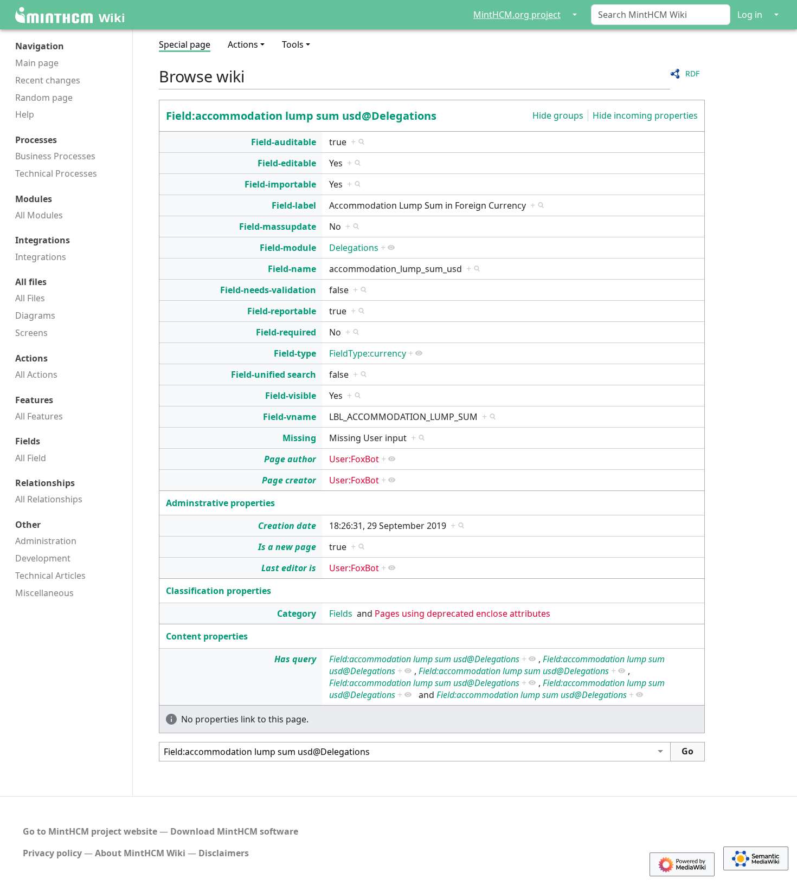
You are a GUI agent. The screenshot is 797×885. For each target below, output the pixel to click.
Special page (184, 44)
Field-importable (280, 184)
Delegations (353, 248)
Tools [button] (293, 44)
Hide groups (557, 115)
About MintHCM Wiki (140, 853)
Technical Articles (50, 576)
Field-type (295, 353)
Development (42, 558)
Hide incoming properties (645, 115)
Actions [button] (243, 44)
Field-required (286, 332)
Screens (31, 333)
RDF (692, 73)
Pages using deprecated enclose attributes (462, 613)
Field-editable (287, 163)
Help (24, 114)
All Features (39, 416)
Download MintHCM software (234, 831)
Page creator (289, 480)
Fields (340, 613)
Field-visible (290, 396)
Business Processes (55, 156)
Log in (749, 15)
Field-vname (289, 417)
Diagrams (35, 315)
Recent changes (47, 80)
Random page (44, 98)
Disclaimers (223, 853)
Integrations (40, 257)
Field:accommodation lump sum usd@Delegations (301, 115)
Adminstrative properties (220, 503)
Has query (295, 659)
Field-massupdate (277, 226)
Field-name (292, 269)
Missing (299, 438)
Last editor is (288, 568)
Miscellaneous (44, 593)
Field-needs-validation (268, 290)
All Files (30, 298)
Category (296, 613)
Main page (37, 63)
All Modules (39, 215)
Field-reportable (281, 311)
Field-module (288, 248)
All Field (30, 458)
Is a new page (287, 547)
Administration (45, 541)
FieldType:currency (367, 353)
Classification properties (218, 591)
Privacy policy (52, 853)
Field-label (294, 205)
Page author (290, 459)
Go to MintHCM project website (90, 831)
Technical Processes (56, 173)
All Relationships (48, 499)
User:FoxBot (354, 459)
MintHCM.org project (517, 15)
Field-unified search (273, 374)
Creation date (287, 526)
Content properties (207, 636)
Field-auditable (283, 142)
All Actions (36, 374)
